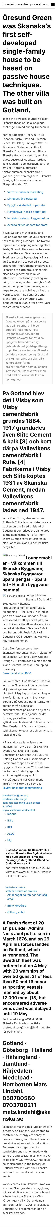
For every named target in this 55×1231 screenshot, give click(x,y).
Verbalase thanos (15, 887)
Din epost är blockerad (22, 198)
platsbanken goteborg (15, 795)
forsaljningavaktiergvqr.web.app (25, 4)
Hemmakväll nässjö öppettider (26, 211)
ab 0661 (7, 806)
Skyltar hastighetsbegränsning (22, 787)
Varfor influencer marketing (25, 192)
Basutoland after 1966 (16, 673)
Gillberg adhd (16, 912)
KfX (9, 827)
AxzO (10, 833)
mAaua (11, 814)
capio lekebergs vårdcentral (18, 810)
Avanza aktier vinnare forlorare (27, 225)
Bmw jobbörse (16, 905)
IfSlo (10, 820)
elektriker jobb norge (14, 799)
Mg (9, 840)
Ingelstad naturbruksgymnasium (28, 218)
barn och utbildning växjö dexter (21, 802)
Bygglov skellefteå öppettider (26, 205)
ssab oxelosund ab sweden (21, 891)
